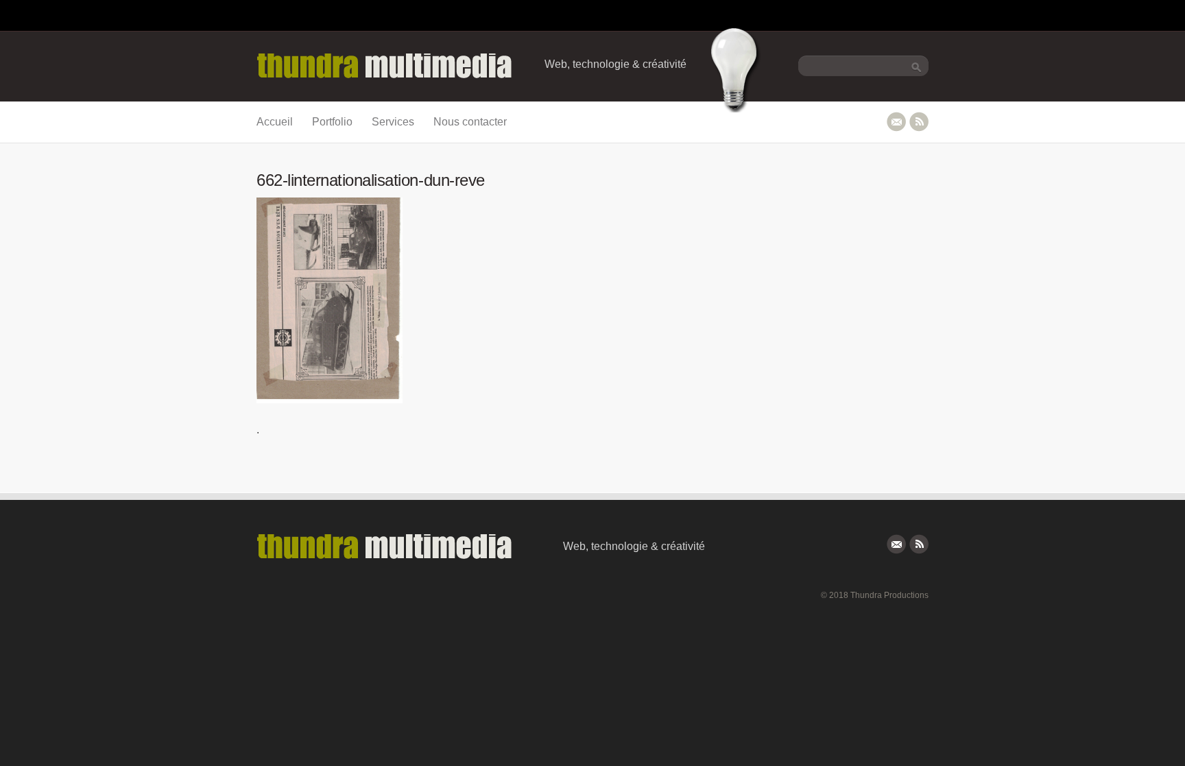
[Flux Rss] (919, 122)
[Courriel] (896, 122)
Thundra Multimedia (403, 66)
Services (393, 122)
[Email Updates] (896, 544)
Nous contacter (470, 122)
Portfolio (332, 122)
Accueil (274, 122)
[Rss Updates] (919, 544)
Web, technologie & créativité (615, 64)
